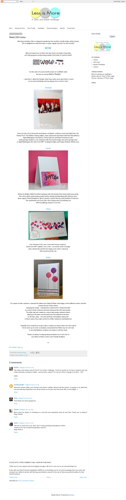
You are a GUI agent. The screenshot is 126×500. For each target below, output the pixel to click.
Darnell (16, 409)
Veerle (16, 423)
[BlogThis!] (33, 353)
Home (10, 28)
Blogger (71, 495)
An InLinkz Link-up (16, 347)
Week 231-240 (23, 355)
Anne (48, 209)
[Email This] (31, 353)
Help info (62, 28)
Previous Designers (52, 28)
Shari (15, 398)
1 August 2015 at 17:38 (26, 367)
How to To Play (31, 28)
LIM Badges (41, 28)
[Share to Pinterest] (39, 353)
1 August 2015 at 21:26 (32, 385)
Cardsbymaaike (19, 385)
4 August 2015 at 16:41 (26, 409)
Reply (16, 379)
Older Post (83, 477)
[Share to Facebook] (37, 353)
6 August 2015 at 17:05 (26, 423)
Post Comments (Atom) (26, 481)
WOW (48, 48)
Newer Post (13, 477)
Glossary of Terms (20, 28)
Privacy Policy (71, 28)
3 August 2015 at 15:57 (25, 398)
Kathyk (16, 367)
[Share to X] (35, 353)
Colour (17, 355)
